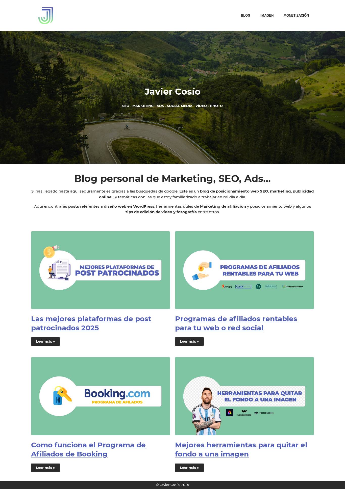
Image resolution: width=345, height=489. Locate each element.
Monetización (296, 15)
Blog (245, 15)
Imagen (267, 15)
